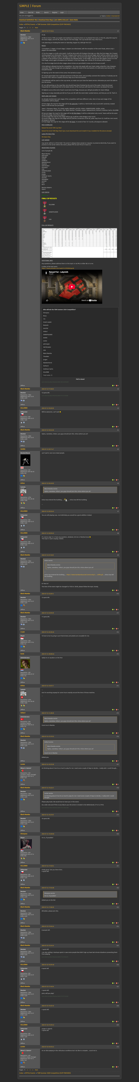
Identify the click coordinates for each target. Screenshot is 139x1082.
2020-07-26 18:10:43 (48, 1047)
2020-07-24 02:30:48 (48, 632)
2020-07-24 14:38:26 (48, 713)
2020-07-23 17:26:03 (48, 389)
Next (36, 27)
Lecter (23, 764)
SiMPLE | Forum (30, 6)
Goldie (23, 449)
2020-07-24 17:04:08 (48, 888)
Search (46, 12)
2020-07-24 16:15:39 (48, 764)
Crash (23, 632)
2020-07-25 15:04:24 (48, 926)
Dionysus (24, 834)
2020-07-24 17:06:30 (48, 907)
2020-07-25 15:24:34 (48, 945)
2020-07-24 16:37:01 (48, 815)
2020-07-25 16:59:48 (48, 964)
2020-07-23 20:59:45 (48, 533)
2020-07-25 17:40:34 (48, 986)
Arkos (23, 483)
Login (62, 12)
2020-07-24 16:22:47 (48, 788)
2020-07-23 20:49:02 (48, 483)
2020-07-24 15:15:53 (48, 736)
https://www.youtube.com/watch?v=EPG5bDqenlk (58, 268)
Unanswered (115, 16)
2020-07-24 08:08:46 (48, 654)
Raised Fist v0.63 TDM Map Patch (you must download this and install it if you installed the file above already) (77, 131)
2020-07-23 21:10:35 (48, 555)
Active (108, 16)
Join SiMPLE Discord (61, 20)
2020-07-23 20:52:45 (48, 511)
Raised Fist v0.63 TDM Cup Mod (51, 128)
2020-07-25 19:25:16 (48, 1006)
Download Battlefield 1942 (28, 20)
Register (54, 12)
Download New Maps (46, 20)
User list (30, 12)
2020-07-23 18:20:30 (48, 408)
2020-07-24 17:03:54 (48, 866)
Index (22, 12)
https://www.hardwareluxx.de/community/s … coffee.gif (85, 574)
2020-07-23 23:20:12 (48, 593)
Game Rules (74, 20)
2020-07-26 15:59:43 (48, 1025)
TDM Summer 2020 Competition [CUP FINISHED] (54, 24)
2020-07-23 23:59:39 (48, 613)
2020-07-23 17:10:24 (48, 31)
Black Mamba (25, 31)
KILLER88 (24, 408)
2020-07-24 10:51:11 (48, 686)
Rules (38, 12)
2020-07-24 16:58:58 (48, 834)
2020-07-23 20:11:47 (48, 449)
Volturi (23, 713)
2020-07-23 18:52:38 (48, 430)
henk (22, 654)
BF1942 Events (30, 24)
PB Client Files (46, 137)
